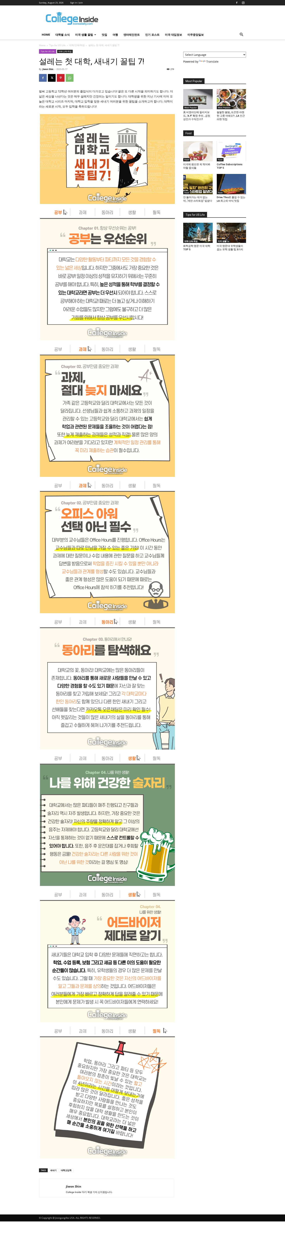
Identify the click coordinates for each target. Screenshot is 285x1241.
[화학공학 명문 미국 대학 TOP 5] (198, 233)
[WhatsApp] (69, 78)
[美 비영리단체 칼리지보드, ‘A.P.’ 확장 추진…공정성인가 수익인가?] (198, 99)
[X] (52, 78)
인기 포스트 (152, 34)
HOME (46, 34)
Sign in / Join (76, 2)
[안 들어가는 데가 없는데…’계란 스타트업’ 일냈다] (198, 184)
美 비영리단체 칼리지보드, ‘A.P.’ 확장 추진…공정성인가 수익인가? (196, 116)
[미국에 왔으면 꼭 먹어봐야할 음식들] (198, 151)
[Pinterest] (61, 78)
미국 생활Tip (223, 241)
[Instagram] (243, 2)
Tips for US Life (57, 45)
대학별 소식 (62, 34)
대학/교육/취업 (77, 45)
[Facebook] (237, 2)
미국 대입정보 (173, 34)
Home (42, 45)
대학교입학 (66, 1170)
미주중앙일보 (195, 34)
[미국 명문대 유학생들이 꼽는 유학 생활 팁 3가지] (231, 233)
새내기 (53, 1170)
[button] (241, 35)
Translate (212, 61)
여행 (115, 34)
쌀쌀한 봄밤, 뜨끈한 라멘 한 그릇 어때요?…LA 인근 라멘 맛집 (231, 116)
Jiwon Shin (47, 69)
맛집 (104, 34)
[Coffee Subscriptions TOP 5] (231, 151)
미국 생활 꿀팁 (84, 34)
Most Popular (190, 107)
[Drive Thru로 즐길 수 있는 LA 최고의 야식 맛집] (231, 184)
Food (186, 159)
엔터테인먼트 (132, 34)
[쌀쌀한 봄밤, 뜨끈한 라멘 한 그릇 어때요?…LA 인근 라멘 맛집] (231, 99)
